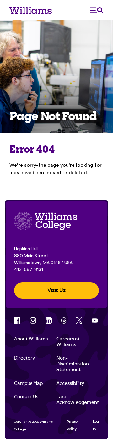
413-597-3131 (28, 269)
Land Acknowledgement (77, 399)
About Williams (31, 339)
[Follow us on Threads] (64, 320)
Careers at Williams (68, 341)
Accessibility (70, 383)
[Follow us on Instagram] (33, 320)
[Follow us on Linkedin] (49, 320)
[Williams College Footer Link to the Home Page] (45, 221)
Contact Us (26, 397)
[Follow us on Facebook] (17, 320)
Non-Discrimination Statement (72, 363)
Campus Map (28, 383)
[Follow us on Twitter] (79, 320)
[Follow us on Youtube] (95, 320)
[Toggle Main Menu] (97, 10)
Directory (24, 358)
